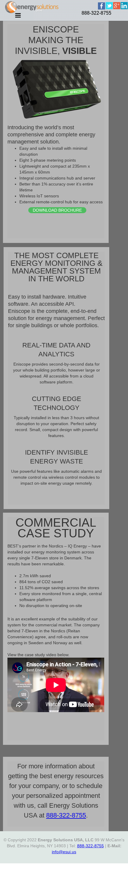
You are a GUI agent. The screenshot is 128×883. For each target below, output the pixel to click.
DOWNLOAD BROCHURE (57, 210)
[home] (108, 13)
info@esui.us (64, 851)
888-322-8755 (96, 12)
